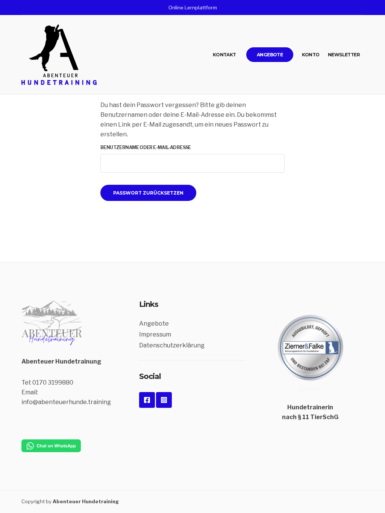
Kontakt (224, 54)
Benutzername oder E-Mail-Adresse (145, 147)
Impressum (155, 334)
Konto (311, 54)
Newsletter (344, 54)
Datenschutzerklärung (172, 345)
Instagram (164, 400)
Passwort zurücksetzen (148, 193)
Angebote (270, 54)
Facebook (147, 400)
